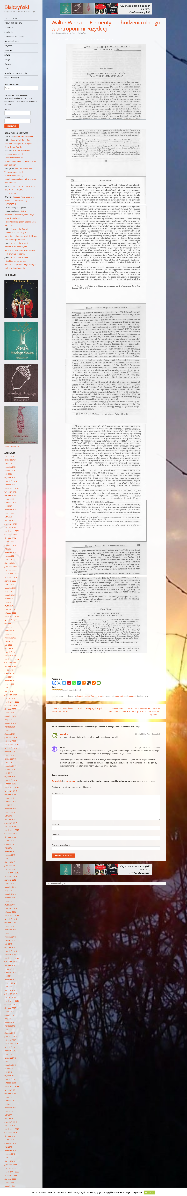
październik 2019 (11, 744)
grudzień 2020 (10, 695)
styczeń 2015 (9, 947)
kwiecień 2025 (10, 509)
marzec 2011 (9, 1111)
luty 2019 (8, 773)
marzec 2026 (9, 470)
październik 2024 (11, 531)
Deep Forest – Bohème (23, 136)
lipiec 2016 (9, 883)
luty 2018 (8, 816)
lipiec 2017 (9, 841)
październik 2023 (11, 574)
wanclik (64, 734)
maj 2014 (8, 976)
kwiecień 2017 (10, 851)
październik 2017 (11, 830)
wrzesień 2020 (10, 705)
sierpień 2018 (10, 794)
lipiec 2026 (9, 456)
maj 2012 (8, 1061)
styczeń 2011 (9, 1118)
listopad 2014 (10, 954)
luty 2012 (8, 1072)
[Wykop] (59, 683)
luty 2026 (8, 474)
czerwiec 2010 (10, 1143)
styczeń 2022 (9, 648)
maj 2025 (8, 506)
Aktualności (9, 27)
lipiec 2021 (9, 670)
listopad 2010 (10, 1125)
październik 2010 (11, 1129)
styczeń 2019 (9, 776)
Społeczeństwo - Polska (93, 696)
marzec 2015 (9, 940)
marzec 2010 (9, 1154)
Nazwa (55, 824)
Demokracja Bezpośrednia (15, 73)
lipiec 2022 (9, 627)
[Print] (94, 683)
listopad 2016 (10, 869)
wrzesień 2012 (10, 1047)
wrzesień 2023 (10, 577)
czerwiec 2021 (10, 673)
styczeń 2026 (9, 477)
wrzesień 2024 (10, 534)
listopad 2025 (10, 485)
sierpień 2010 (10, 1136)
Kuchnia (7, 64)
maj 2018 (8, 805)
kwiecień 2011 (10, 1107)
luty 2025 (8, 517)
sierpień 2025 (10, 495)
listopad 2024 (10, 527)
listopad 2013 (10, 997)
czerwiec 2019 (10, 759)
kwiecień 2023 (10, 595)
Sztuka (7, 55)
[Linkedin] (79, 683)
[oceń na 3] (57, 690)
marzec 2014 (9, 983)
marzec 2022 (9, 641)
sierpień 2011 (10, 1093)
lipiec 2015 (9, 926)
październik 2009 (11, 1172)
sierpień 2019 (10, 752)
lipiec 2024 (9, 541)
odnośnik (132, 696)
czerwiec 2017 (10, 844)
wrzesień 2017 (10, 833)
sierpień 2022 (10, 623)
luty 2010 (8, 1157)
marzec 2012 (9, 1068)
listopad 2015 (10, 912)
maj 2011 (8, 1104)
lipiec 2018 (9, 798)
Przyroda (8, 45)
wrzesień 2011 (10, 1090)
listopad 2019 (10, 741)
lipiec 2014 (9, 969)
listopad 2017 (10, 826)
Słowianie (8, 32)
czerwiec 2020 (10, 716)
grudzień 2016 (10, 865)
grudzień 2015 (10, 908)
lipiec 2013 (9, 1011)
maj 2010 (8, 1147)
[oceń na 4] (59, 690)
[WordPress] (89, 683)
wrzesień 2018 (10, 791)
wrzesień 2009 (10, 1175)
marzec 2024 (9, 556)
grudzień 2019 (10, 737)
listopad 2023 (10, 570)
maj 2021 (8, 677)
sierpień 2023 (10, 581)
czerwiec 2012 (10, 1058)
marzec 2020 (9, 727)
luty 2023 (8, 602)
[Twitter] (64, 683)
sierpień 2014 (10, 965)
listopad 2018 (10, 784)
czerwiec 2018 (10, 801)
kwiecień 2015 (10, 937)
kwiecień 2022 (10, 638)
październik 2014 (11, 958)
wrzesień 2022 (10, 620)
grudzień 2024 (10, 524)
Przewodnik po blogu (13, 23)
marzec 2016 (9, 897)
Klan (6, 68)
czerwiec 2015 (10, 929)
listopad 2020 (10, 698)
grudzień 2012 (10, 1036)
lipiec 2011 (9, 1097)
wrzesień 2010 (10, 1132)
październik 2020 (11, 702)
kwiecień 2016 (10, 894)
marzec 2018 (9, 812)
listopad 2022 (10, 613)
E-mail (55, 834)
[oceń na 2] (55, 690)
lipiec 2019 (9, 755)
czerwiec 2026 (10, 460)
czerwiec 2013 (10, 1015)
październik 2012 (11, 1043)
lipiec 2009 (9, 1182)
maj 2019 (8, 762)
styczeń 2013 (9, 1033)
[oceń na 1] (53, 690)
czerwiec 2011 (10, 1100)
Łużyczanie (119, 696)
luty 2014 (8, 986)
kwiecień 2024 (10, 552)
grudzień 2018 (10, 780)
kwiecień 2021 (10, 680)
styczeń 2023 (9, 606)
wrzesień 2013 (10, 1004)
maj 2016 (8, 890)
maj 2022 (8, 634)
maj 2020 (8, 719)
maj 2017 (8, 848)
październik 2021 (11, 659)
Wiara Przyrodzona (12, 78)
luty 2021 (8, 687)
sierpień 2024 (10, 538)
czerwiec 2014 (10, 972)
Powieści (8, 50)
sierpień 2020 (10, 709)
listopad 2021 (10, 655)
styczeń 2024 (9, 563)
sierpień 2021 (10, 666)
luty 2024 (8, 559)
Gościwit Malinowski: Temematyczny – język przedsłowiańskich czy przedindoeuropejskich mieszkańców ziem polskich (20, 157)
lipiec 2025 (9, 499)
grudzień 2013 (10, 994)
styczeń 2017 (9, 862)
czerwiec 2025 (10, 502)
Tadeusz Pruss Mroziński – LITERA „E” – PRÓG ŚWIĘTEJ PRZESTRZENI (19, 190)
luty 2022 (8, 645)
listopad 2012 (10, 1040)
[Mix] (84, 683)
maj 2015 (8, 933)
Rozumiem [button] (149, 1192)
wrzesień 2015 (10, 919)
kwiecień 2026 (10, 467)
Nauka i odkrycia (11, 41)
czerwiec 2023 (10, 588)
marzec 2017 (9, 855)
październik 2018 (11, 787)
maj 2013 (8, 1018)
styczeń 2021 (9, 691)
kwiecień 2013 (10, 1022)
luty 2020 (8, 730)
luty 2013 (8, 1029)
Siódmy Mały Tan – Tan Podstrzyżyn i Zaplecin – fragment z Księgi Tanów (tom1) (19, 143)
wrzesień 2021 (10, 663)
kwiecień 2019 (10, 766)
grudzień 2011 (10, 1079)
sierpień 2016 (10, 880)
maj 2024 (8, 549)
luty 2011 (8, 1115)
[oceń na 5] (61, 690)
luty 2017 (8, 858)
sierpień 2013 (10, 1008)
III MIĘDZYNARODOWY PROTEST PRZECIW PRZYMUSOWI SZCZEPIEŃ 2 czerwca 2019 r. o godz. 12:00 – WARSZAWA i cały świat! (134, 711)
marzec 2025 (9, 513)
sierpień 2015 (10, 922)
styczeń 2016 (9, 905)
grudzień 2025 (10, 481)
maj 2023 (8, 591)
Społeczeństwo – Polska (14, 36)
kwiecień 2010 (10, 1150)
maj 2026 (8, 463)
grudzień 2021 (10, 652)
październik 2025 (11, 488)
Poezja (7, 59)
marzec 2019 (9, 769)
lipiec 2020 (9, 712)
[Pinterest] (69, 683)
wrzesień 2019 (10, 748)
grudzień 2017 (10, 823)
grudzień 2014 (10, 951)
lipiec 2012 (9, 1054)
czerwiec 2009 (10, 1186)
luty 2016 (8, 901)
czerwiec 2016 (10, 887)
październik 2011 (11, 1086)
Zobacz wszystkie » (12, 446)
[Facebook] (54, 683)
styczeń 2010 (9, 1161)
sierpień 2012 (10, 1051)
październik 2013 (11, 1001)
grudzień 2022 (10, 609)
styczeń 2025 (9, 520)
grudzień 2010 (10, 1122)
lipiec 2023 (9, 584)
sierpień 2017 (10, 837)
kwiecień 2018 (10, 808)
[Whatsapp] (74, 683)
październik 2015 (11, 915)
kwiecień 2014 (10, 979)
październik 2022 (11, 616)
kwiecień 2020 (10, 723)
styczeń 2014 (9, 990)
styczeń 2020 (9, 734)
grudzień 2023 (10, 566)
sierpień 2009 (10, 1179)
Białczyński (16, 6)
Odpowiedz (156, 734)
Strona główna (10, 18)
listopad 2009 (10, 1168)
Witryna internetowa (61, 845)
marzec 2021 (9, 684)
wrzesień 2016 (10, 876)
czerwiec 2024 (10, 545)
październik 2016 (11, 873)
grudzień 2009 (10, 1164)
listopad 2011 (10, 1083)
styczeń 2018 (9, 819)
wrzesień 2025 (10, 492)
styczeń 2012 (9, 1075)
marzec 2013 (9, 1026)
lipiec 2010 (9, 1140)
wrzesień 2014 (10, 962)
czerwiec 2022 (10, 630)
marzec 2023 (9, 598)
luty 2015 (8, 944)
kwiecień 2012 (10, 1065)
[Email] (99, 683)
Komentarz (57, 793)
